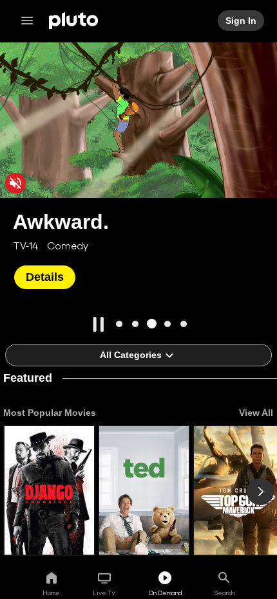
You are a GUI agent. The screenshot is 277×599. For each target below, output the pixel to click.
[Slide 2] (136, 324)
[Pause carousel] (98, 324)
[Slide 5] (184, 324)
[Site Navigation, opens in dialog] (31, 20)
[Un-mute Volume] (15, 183)
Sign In (241, 20)
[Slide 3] (152, 324)
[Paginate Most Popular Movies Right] (260, 491)
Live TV (104, 592)
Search (224, 592)
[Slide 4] (168, 324)
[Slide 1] (119, 324)
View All (256, 412)
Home (51, 592)
